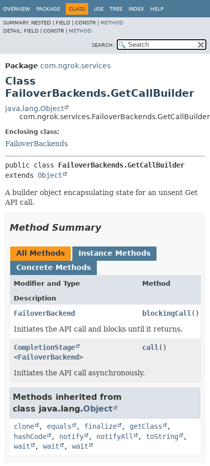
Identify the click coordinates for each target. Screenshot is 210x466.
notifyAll (114, 436)
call (150, 347)
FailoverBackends (36, 144)
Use (98, 9)
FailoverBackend (44, 313)
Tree (116, 9)
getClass (145, 426)
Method (111, 22)
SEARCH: (103, 45)
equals (59, 426)
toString (162, 436)
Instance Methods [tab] (114, 253)
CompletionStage (44, 347)
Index (136, 9)
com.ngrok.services (75, 66)
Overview (16, 9)
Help (157, 9)
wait (22, 446)
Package (48, 9)
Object (50, 175)
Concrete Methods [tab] (53, 267)
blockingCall (166, 313)
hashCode (30, 436)
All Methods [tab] (40, 253)
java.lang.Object (34, 108)
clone (24, 426)
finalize (100, 426)
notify (71, 436)
